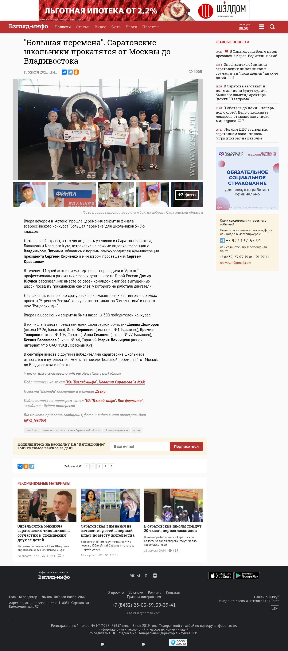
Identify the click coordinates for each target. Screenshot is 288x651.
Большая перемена (116, 430)
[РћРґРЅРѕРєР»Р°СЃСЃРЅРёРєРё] (76, 72)
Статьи (83, 26)
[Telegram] (70, 72)
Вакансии (136, 592)
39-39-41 (262, 257)
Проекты (150, 26)
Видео (100, 26)
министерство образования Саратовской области (71, 430)
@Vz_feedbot (35, 420)
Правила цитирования (144, 596)
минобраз (32, 430)
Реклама (154, 592)
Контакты (173, 592)
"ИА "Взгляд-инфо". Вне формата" (113, 400)
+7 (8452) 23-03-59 (234, 257)
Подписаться (186, 446)
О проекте (116, 592)
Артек (136, 430)
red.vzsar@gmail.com (235, 262)
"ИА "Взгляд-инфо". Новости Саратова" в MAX (105, 381)
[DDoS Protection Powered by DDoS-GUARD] (178, 644)
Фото (116, 26)
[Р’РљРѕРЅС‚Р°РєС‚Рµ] (64, 72)
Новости (63, 26)
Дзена (100, 391)
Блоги (131, 26)
